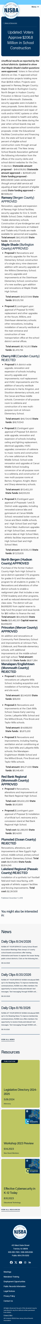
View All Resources (10, 1210)
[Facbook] (11, 1262)
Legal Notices (9, 1291)
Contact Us (8, 1301)
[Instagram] (25, 1262)
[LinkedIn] (29, 1262)
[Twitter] (15, 1262)
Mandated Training (11, 1276)
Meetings (7, 1272)
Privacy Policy (9, 1296)
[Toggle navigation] (38, 7)
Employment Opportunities (14, 1281)
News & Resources (10, 23)
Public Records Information (15, 1286)
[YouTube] (20, 1262)
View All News (8, 1039)
